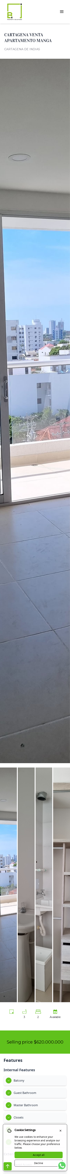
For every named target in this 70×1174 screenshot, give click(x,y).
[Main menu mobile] (62, 11)
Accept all (39, 1155)
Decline (38, 1163)
